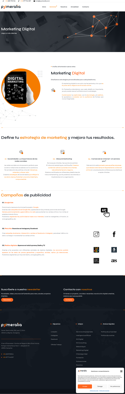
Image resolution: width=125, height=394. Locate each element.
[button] (121, 371)
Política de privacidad (104, 390)
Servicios (53, 7)
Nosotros (64, 7)
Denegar (100, 386)
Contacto (85, 7)
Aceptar (85, 386)
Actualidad (75, 7)
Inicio (44, 7)
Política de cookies (94, 390)
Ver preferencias (115, 386)
